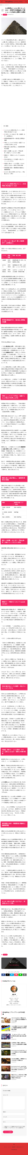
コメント (5, 1095)
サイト (4, 1121)
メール (5, 1116)
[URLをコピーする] (25, 975)
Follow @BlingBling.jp (14, 965)
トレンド (5, 14)
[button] (3, 975)
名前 (4, 1111)
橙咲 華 (14, 994)
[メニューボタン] (1, 1)
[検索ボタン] (26, 1)
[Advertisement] (14, 105)
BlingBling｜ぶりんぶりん (14, 1)
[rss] (14, 1144)
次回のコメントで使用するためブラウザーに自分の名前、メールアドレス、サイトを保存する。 (14, 1127)
